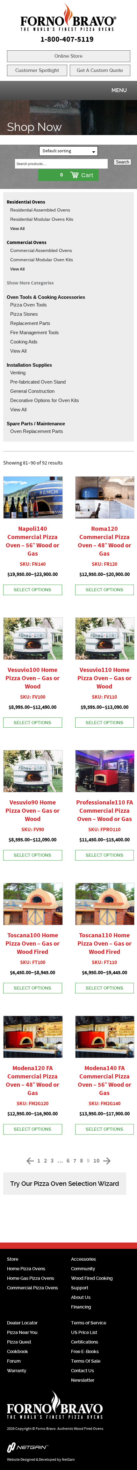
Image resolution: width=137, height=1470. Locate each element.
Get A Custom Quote (100, 70)
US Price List (84, 1332)
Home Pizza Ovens (26, 1268)
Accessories (83, 1259)
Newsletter (82, 1380)
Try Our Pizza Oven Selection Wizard (64, 1183)
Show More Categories (30, 283)
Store (12, 1259)
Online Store (68, 56)
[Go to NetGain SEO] (68, 1449)
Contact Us (82, 1370)
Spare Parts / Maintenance (36, 423)
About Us (80, 1297)
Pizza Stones (24, 314)
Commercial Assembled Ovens (41, 250)
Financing (81, 1306)
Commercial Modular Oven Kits (41, 259)
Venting (17, 372)
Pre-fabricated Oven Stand (38, 382)
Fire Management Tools (34, 332)
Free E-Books (85, 1351)
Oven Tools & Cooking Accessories (46, 297)
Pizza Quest (19, 1341)
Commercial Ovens (27, 242)
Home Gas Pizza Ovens (30, 1278)
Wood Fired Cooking (92, 1278)
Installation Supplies (29, 365)
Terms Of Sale (85, 1361)
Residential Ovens (26, 202)
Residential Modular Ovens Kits (41, 219)
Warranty (16, 1370)
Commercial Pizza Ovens (32, 1287)
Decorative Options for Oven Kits (44, 400)
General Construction (32, 391)
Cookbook (17, 1351)
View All (17, 229)
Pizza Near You (22, 1332)
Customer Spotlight (37, 70)
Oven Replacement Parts (36, 431)
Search (122, 162)
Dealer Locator (22, 1322)
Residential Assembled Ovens (40, 210)
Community (83, 1268)
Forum (14, 1361)
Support (79, 1287)
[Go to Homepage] (68, 17)
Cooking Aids (24, 341)
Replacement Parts (30, 323)
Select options (32, 589)
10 (96, 1160)
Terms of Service (88, 1322)
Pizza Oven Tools (28, 304)
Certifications (84, 1341)
